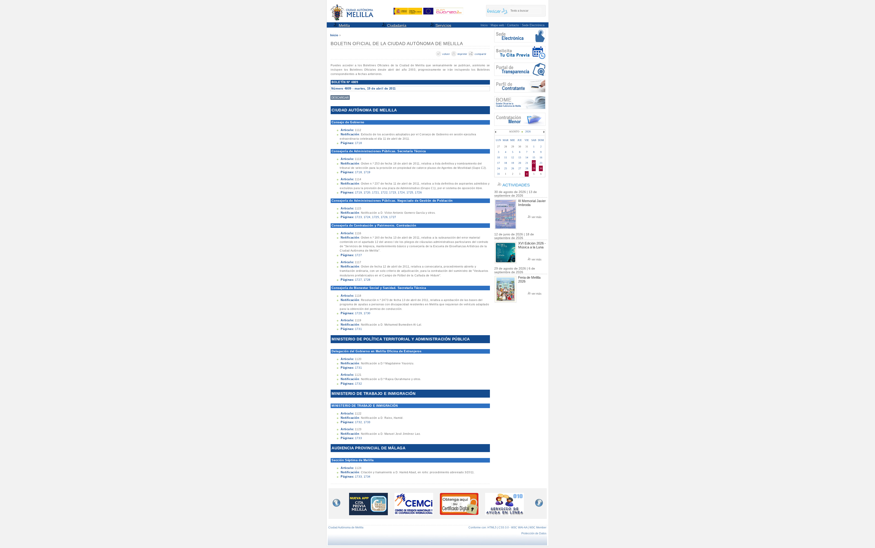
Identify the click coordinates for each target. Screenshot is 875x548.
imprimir (462, 54)
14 (526, 157)
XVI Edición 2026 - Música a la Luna (532, 245)
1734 (367, 476)
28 (526, 168)
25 (505, 168)
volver (446, 54)
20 (519, 163)
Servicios (442, 25)
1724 (401, 192)
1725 (410, 192)
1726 (418, 192)
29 (534, 168)
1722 (384, 192)
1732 (358, 383)
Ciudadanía (396, 25)
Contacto (513, 25)
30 (541, 168)
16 (541, 157)
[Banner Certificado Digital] (459, 514)
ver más (536, 217)
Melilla (344, 25)
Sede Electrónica (533, 25)
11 (505, 157)
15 (534, 157)
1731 (358, 329)
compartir (480, 54)
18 (505, 163)
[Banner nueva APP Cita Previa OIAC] (368, 514)
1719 (367, 172)
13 (519, 157)
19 (512, 163)
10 (498, 157)
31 (498, 173)
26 (512, 168)
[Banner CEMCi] (413, 514)
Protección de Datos (533, 533)
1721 (375, 192)
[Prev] (496, 132)
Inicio (484, 25)
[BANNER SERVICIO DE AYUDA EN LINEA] (504, 514)
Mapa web (497, 25)
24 (498, 168)
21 (526, 163)
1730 (367, 313)
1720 (367, 192)
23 (541, 163)
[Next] (543, 132)
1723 (392, 192)
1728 (367, 279)
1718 (358, 143)
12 (512, 157)
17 (498, 163)
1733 (367, 422)
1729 (358, 313)
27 (519, 168)
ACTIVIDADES (516, 185)
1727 (392, 217)
